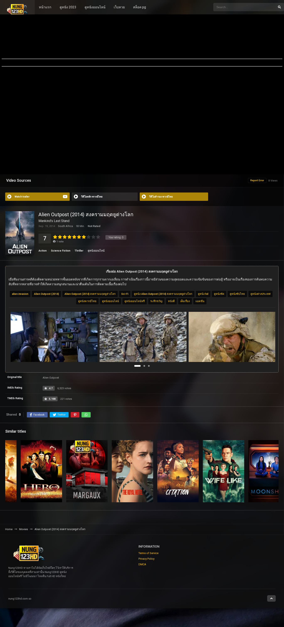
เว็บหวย (119, 7)
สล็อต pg (139, 7)
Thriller (79, 250)
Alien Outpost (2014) (46, 293)
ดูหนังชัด (219, 293)
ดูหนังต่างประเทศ (260, 293)
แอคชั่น (199, 301)
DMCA (142, 564)
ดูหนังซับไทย (237, 293)
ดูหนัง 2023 (68, 7)
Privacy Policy (146, 558)
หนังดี (171, 301)
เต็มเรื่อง (185, 301)
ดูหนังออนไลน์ (95, 7)
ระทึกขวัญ (156, 301)
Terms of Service (148, 553)
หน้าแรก (45, 7)
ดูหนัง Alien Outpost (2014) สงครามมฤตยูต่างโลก (163, 293)
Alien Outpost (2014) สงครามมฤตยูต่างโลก (90, 293)
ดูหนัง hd (203, 293)
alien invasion (20, 293)
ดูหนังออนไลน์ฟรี (135, 301)
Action (42, 250)
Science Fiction (60, 250)
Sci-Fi (124, 293)
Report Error (257, 180)
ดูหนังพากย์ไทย (87, 301)
